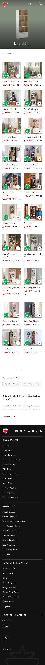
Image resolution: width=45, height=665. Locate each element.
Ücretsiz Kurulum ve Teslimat (14, 521)
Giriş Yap (6, 554)
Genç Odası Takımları (11, 384)
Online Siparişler (9, 516)
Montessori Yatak (9, 568)
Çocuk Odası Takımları (32, 384)
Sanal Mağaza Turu (10, 473)
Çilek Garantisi (8, 535)
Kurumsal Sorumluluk (11, 459)
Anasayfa (5, 54)
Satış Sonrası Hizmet (11, 526)
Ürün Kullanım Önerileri (12, 530)
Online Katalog (8, 464)
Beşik (4, 578)
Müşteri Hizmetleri (14, 615)
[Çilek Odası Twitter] (25, 430)
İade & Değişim (8, 544)
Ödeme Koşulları (9, 540)
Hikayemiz (6, 445)
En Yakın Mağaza (9, 488)
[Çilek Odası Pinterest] (29, 430)
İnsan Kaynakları (9, 455)
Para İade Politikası (10, 497)
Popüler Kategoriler (15, 563)
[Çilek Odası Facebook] (21, 430)
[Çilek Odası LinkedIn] (37, 430)
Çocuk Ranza (8, 601)
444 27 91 (6, 620)
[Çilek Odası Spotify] (41, 430)
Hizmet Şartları (8, 492)
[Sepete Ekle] (18, 76)
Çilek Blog (6, 469)
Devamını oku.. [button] (9, 416)
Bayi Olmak (7, 478)
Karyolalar (6, 606)
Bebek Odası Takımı (10, 596)
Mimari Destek (8, 511)
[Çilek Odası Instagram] (17, 430)
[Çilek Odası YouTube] (33, 430)
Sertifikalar (6, 450)
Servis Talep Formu (10, 549)
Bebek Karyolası (9, 582)
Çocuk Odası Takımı (10, 592)
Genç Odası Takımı (10, 587)
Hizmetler (8, 506)
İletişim (5, 625)
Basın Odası (7, 483)
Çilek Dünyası (11, 440)
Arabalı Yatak (7, 573)
